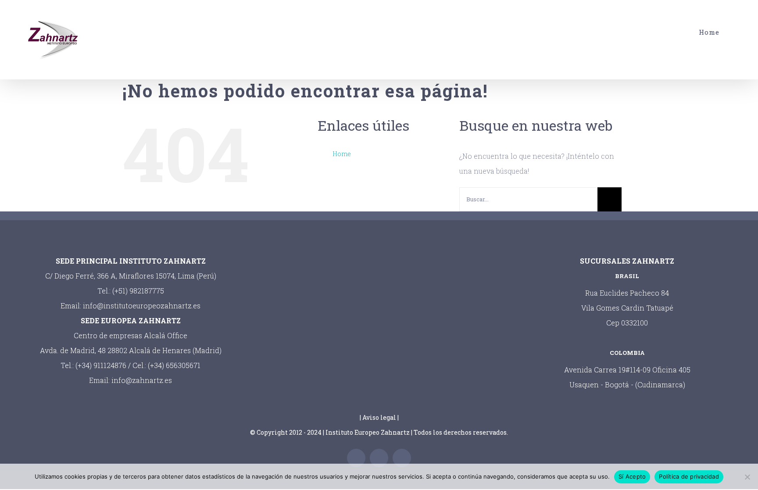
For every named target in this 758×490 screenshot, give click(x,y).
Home (342, 154)
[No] (747, 476)
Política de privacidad (689, 476)
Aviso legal (379, 417)
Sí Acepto (632, 476)
